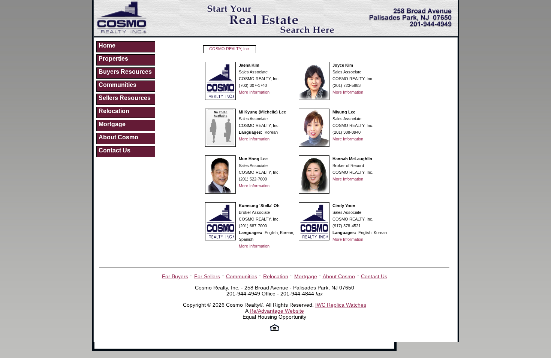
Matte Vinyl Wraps (474, 345)
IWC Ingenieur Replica (230, 345)
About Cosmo (118, 137)
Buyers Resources (125, 72)
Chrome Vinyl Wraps (120, 351)
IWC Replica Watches (340, 305)
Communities (117, 85)
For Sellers (207, 276)
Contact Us (114, 150)
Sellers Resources (125, 98)
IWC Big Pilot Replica (177, 345)
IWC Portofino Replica (285, 345)
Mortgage (112, 124)
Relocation (114, 111)
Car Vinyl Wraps (193, 351)
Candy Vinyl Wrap (385, 345)
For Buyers (175, 276)
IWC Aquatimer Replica (123, 345)
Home (107, 45)
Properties (113, 58)
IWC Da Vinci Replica (337, 345)
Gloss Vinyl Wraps (429, 345)
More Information (254, 92)
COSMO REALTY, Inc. (229, 48)
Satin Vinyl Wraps (518, 345)
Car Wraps (159, 351)
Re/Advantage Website (277, 311)
